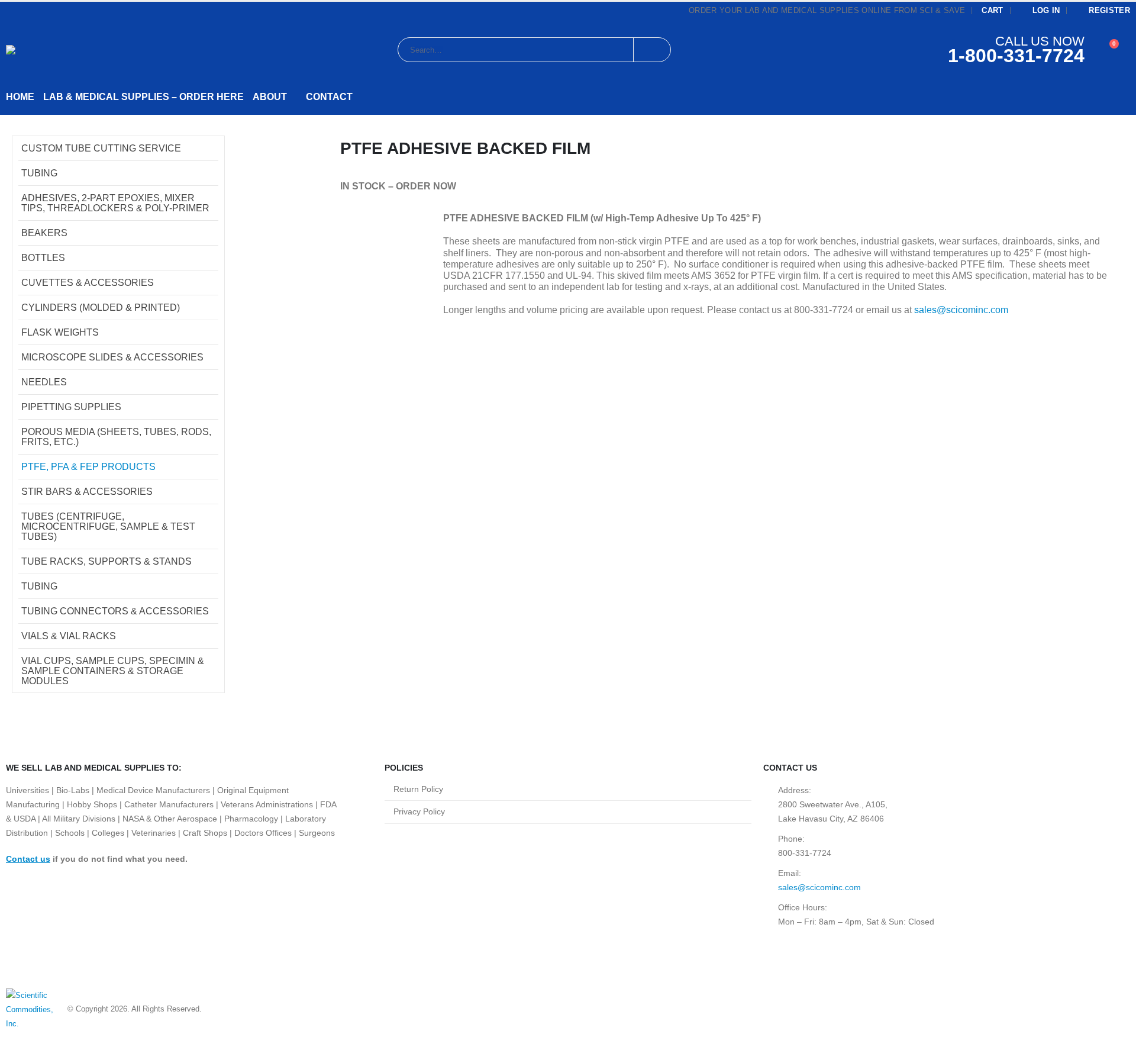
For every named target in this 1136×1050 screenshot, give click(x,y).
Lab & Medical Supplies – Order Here (143, 97)
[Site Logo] (68, 49)
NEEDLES (44, 382)
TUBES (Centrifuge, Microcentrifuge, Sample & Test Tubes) (108, 526)
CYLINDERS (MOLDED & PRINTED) (100, 307)
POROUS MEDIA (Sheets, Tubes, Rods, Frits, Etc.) (116, 437)
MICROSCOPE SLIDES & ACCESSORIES (112, 357)
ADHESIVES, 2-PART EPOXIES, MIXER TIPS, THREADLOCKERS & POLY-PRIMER (115, 203)
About (270, 97)
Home (20, 97)
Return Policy (418, 789)
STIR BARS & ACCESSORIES (87, 492)
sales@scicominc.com (961, 310)
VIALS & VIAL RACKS (68, 636)
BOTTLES (43, 258)
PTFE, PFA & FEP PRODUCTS (88, 467)
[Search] (652, 50)
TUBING (39, 173)
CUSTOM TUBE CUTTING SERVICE (101, 148)
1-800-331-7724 (1016, 55)
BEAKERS (44, 233)
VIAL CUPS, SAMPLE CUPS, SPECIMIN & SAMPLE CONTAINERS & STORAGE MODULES (112, 671)
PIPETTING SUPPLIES (71, 407)
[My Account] (1090, 50)
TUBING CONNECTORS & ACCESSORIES (115, 611)
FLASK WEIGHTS (60, 332)
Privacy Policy (419, 811)
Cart (992, 11)
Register (1109, 11)
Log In (1046, 11)
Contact (329, 97)
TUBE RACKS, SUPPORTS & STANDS (106, 561)
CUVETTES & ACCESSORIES (87, 283)
